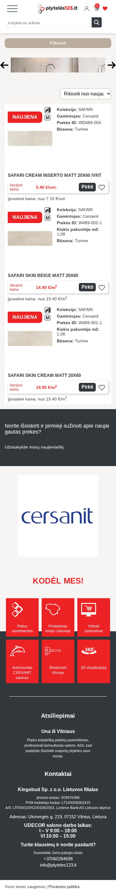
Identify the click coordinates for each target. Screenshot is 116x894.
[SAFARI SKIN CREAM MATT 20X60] (58, 354)
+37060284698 (58, 858)
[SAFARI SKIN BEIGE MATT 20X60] (58, 254)
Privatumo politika (63, 886)
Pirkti (87, 186)
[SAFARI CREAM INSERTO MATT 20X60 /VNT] (58, 154)
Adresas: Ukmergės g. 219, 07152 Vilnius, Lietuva (58, 816)
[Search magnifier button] (97, 22)
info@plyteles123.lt (58, 864)
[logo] (58, 9)
